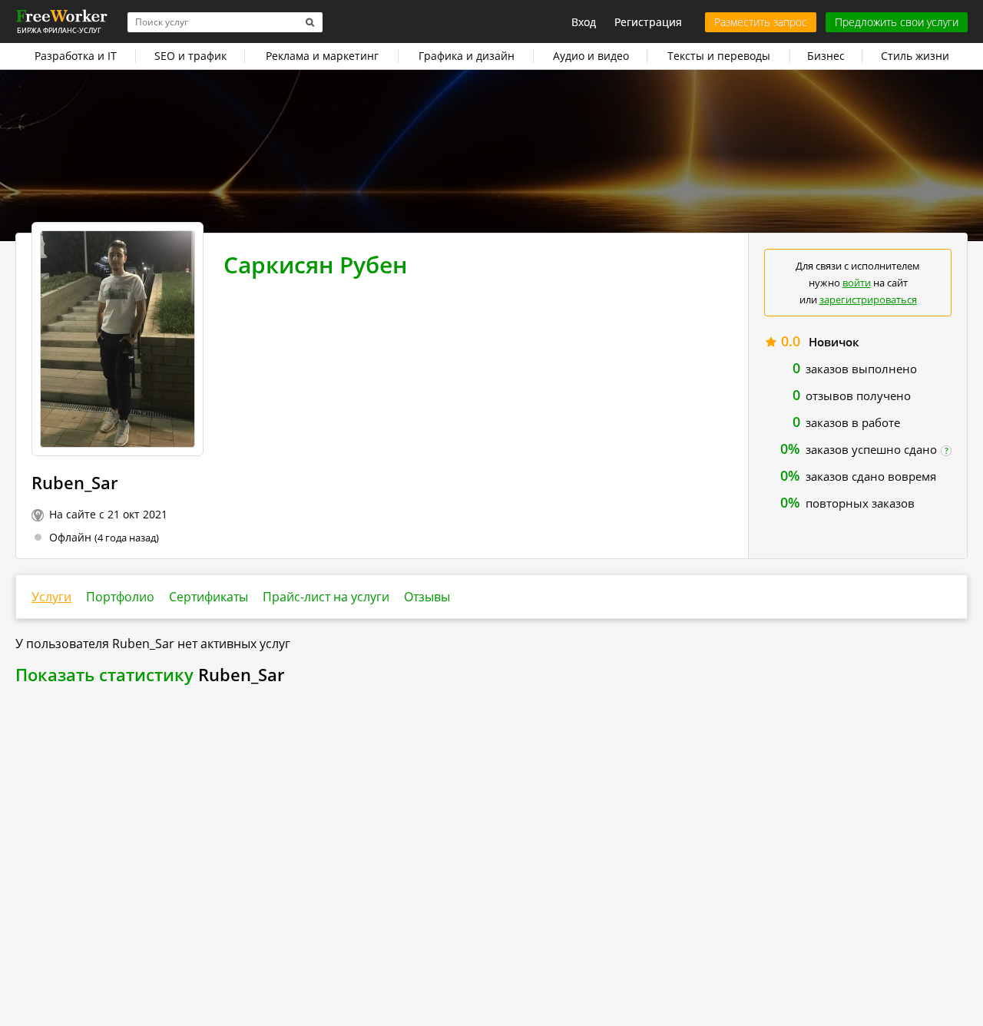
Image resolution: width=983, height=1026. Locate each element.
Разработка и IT (76, 55)
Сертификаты (208, 596)
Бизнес (826, 55)
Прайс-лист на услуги (326, 596)
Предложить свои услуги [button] (896, 22)
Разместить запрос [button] (760, 22)
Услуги (51, 596)
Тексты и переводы (718, 55)
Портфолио (120, 596)
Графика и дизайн (467, 55)
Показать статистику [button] (104, 674)
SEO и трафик (190, 55)
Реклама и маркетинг (322, 55)
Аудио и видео (591, 55)
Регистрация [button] (648, 22)
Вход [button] (583, 22)
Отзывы (427, 596)
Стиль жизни (915, 55)
